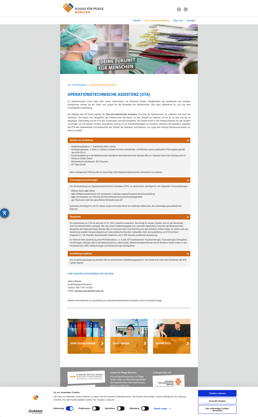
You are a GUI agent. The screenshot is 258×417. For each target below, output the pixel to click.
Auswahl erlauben (217, 401)
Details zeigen (160, 408)
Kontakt (191, 20)
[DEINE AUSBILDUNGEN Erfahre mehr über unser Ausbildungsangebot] (86, 336)
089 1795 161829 (84, 287)
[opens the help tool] (4, 212)
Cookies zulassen (217, 393)
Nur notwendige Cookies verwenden (217, 409)
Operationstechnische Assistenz (103, 85)
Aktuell (136, 20)
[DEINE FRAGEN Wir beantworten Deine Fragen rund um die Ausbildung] (129, 336)
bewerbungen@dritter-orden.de (89, 291)
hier (159, 300)
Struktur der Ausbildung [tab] (81, 140)
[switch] (96, 408)
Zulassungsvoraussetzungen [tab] (84, 180)
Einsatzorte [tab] (75, 216)
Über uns (178, 20)
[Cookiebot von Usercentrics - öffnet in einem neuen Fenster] (35, 412)
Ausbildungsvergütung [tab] (81, 253)
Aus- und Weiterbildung (156, 20)
